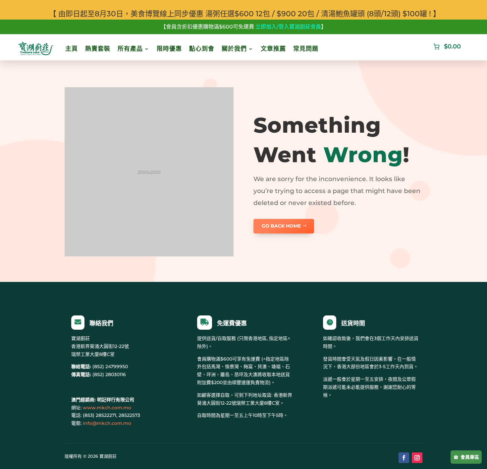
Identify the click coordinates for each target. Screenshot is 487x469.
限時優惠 (169, 48)
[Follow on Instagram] (417, 457)
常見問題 (305, 48)
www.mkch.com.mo (107, 408)
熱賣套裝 (97, 48)
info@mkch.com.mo (107, 423)
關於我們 (234, 48)
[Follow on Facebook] (404, 457)
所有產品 (130, 48)
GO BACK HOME (281, 226)
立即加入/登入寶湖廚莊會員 (288, 27)
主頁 (71, 48)
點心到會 (201, 48)
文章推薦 (273, 48)
